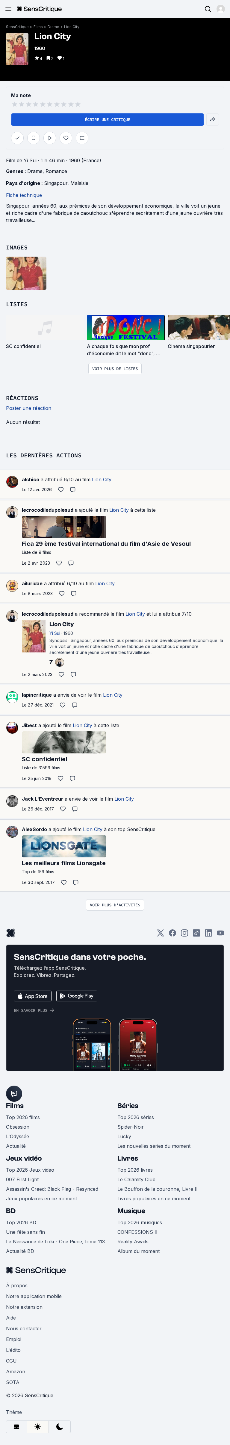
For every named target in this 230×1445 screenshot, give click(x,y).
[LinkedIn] (208, 934)
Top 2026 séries (135, 1117)
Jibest (29, 725)
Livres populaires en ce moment (153, 1199)
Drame (53, 26)
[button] (220, 8)
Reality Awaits (133, 1242)
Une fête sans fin (25, 1232)
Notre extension (24, 1307)
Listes (17, 304)
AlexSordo (34, 829)
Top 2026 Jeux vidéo (30, 1170)
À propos (17, 1285)
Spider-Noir (130, 1127)
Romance (56, 171)
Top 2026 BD (21, 1222)
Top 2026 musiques (139, 1222)
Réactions (22, 398)
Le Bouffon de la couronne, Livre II (157, 1189)
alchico (30, 479)
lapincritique (37, 695)
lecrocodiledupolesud (47, 510)
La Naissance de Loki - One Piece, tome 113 (55, 1242)
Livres (127, 1158)
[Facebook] (172, 934)
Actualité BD (20, 1251)
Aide (11, 1318)
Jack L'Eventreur (42, 799)
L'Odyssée (17, 1136)
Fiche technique (24, 195)
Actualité (16, 1146)
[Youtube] (220, 934)
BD (11, 1211)
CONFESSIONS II (137, 1232)
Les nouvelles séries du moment (153, 1146)
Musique (131, 1211)
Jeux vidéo (24, 1158)
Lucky (124, 1136)
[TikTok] (196, 934)
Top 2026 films (23, 1117)
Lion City (71, 26)
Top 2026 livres (135, 1170)
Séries (127, 1106)
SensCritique (17, 26)
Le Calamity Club (136, 1179)
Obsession (17, 1127)
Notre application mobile (34, 1296)
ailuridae (32, 583)
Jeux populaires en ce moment (41, 1199)
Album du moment (138, 1251)
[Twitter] (160, 934)
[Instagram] (184, 934)
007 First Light (22, 1179)
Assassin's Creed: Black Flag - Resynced (52, 1189)
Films (38, 26)
